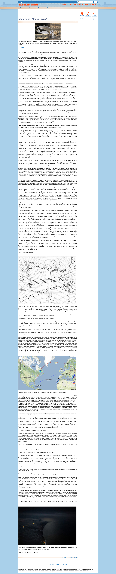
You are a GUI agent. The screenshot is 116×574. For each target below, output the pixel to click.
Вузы (94, 15)
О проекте (35, 2)
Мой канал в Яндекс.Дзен (88, 19)
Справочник (51, 8)
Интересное (27, 10)
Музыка (88, 15)
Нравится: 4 (65, 557)
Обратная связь (25, 2)
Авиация (41, 8)
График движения (82, 16)
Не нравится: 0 (73, 557)
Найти (95, 2)
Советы (31, 8)
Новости (22, 8)
